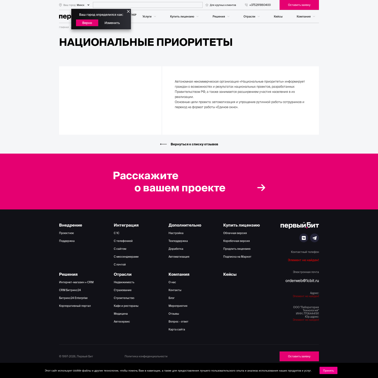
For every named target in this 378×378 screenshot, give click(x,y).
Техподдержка (178, 240)
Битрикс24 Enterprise (73, 298)
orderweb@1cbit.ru (302, 280)
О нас (172, 282)
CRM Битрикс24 (70, 290)
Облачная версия (235, 233)
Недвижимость (124, 282)
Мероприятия (178, 305)
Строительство (124, 298)
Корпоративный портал (75, 305)
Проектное (66, 233)
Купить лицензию (182, 16)
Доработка (176, 248)
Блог (172, 298)
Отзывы (174, 313)
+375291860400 (260, 4)
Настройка (176, 233)
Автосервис (122, 321)
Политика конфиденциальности (146, 356)
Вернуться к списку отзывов (194, 144)
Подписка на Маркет (237, 256)
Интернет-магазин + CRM (76, 282)
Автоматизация (179, 256)
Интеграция (126, 225)
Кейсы (278, 16)
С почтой (120, 264)
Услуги (147, 16)
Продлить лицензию (236, 248)
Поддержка (67, 240)
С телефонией (123, 240)
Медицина (121, 313)
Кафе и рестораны (126, 305)
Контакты (175, 290)
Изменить (112, 23)
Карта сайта (177, 329)
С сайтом (120, 248)
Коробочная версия (236, 240)
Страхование (123, 290)
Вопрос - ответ (178, 321)
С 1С (116, 233)
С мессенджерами (126, 256)
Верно (87, 23)
